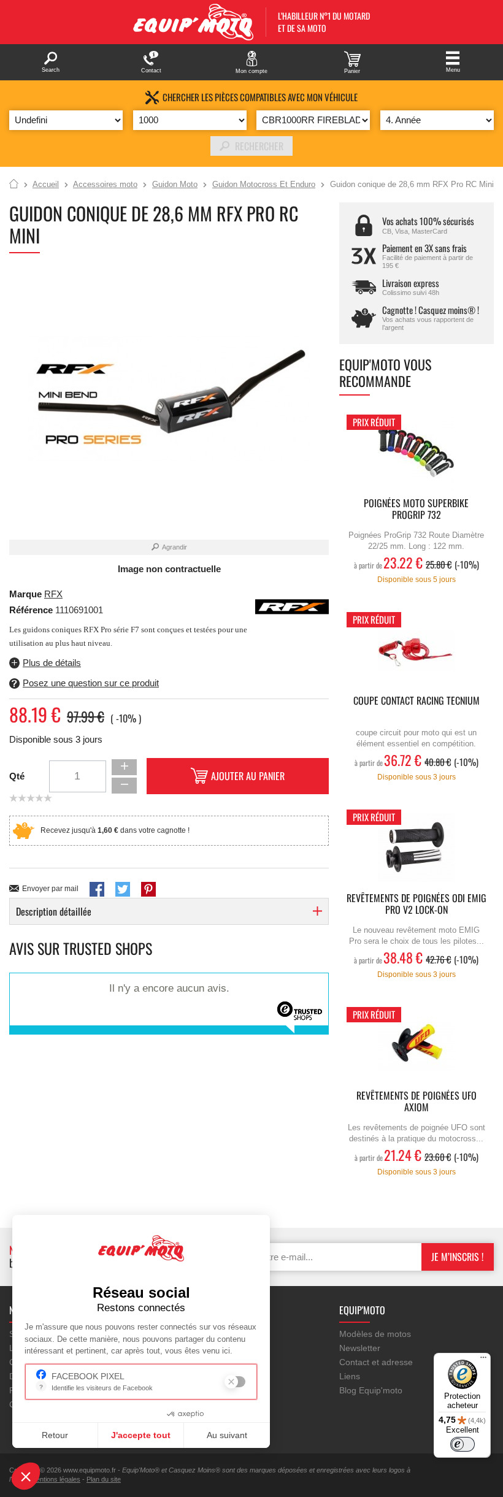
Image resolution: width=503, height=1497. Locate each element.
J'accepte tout (141, 1435)
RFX (53, 594)
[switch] (462, 1444)
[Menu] (483, 1360)
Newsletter (359, 1348)
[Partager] (97, 889)
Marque (25, 594)
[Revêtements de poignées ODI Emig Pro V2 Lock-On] (416, 848)
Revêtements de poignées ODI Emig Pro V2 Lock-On (416, 904)
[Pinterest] (148, 889)
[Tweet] (122, 889)
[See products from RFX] (292, 606)
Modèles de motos (375, 1334)
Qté (17, 776)
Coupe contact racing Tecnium (416, 701)
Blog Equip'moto (370, 1390)
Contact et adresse (376, 1362)
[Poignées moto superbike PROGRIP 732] (416, 453)
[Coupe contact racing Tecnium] (416, 650)
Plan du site (103, 1479)
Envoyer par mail (50, 888)
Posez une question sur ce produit (91, 683)
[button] (25, 1476)
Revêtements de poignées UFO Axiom (416, 1102)
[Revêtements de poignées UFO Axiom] (416, 1045)
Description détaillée (53, 911)
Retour (55, 1435)
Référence (32, 610)
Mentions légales (55, 1479)
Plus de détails (52, 662)
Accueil (13, 184)
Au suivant (227, 1435)
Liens (349, 1376)
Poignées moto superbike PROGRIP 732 (416, 509)
